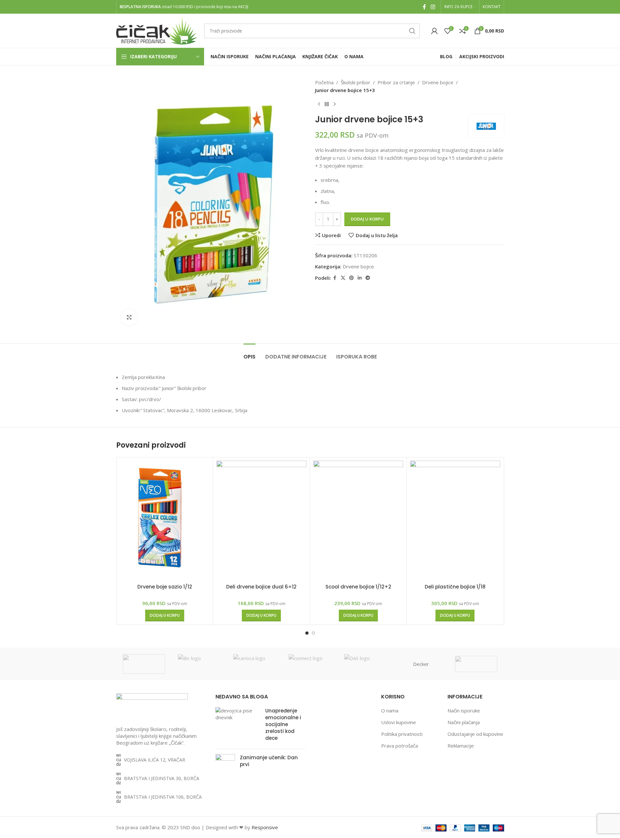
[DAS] (365, 664)
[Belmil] (144, 664)
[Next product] (334, 104)
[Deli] (476, 664)
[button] (164, 615)
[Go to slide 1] (307, 633)
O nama (389, 710)
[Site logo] (157, 30)
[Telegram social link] (368, 278)
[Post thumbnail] (237, 725)
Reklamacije (461, 745)
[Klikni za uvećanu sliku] (129, 317)
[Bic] (199, 664)
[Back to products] (327, 104)
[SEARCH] (412, 30)
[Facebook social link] (424, 7)
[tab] (249, 353)
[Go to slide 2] (313, 633)
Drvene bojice (437, 82)
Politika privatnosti (401, 734)
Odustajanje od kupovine (475, 734)
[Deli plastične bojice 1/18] (455, 521)
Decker (421, 664)
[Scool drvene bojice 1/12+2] (358, 521)
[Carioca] (254, 664)
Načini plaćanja (464, 722)
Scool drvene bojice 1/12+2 (358, 586)
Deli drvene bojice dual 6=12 (261, 586)
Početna (324, 82)
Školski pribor (355, 82)
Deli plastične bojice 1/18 (455, 586)
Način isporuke (464, 710)
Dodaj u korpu (367, 219)
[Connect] (310, 664)
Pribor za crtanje (396, 82)
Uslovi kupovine (398, 722)
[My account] (434, 30)
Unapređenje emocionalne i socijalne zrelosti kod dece (283, 724)
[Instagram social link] (432, 7)
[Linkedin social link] (360, 278)
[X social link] (343, 278)
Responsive (265, 827)
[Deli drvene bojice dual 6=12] (261, 521)
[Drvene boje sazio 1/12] (165, 521)
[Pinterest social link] (351, 278)
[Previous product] (319, 104)
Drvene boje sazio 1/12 (164, 586)
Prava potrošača (399, 745)
